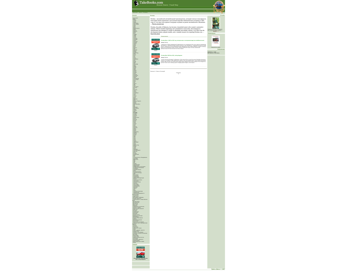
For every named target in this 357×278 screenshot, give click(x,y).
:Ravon (134, 118)
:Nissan (134, 109)
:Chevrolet (135, 41)
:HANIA (134, 67)
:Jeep (134, 85)
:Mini (134, 106)
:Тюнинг (135, 188)
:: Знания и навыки (136, 207)
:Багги (134, 152)
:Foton (134, 57)
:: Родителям (135, 227)
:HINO (134, 69)
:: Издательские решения (138, 208)
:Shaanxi (135, 126)
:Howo (134, 73)
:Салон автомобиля (137, 179)
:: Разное (134, 224)
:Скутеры (135, 182)
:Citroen (134, 43)
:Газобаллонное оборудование (140, 157)
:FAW (134, 53)
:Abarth (134, 20)
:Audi (134, 26)
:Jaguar (134, 83)
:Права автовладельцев (138, 177)
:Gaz (134, 60)
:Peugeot (135, 113)
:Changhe (135, 39)
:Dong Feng (135, 52)
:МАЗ (134, 173)
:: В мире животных (136, 198)
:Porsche (135, 115)
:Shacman (135, 127)
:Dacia (134, 45)
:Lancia (134, 91)
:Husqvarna (135, 75)
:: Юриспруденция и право (138, 241)
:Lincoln (134, 95)
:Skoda (134, 129)
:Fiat (134, 55)
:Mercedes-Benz (136, 104)
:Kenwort (135, 87)
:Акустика (135, 151)
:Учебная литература (138, 191)
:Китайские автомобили (138, 167)
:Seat (134, 125)
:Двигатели (135, 159)
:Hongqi (134, 72)
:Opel (134, 111)
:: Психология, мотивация (138, 221)
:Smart (134, 130)
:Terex (134, 138)
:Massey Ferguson (137, 101)
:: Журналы (134, 205)
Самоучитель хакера (215, 47)
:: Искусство (135, 209)
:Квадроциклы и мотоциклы (139, 166)
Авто (140, 12)
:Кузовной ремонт (137, 171)
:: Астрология (135, 195)
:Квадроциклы (136, 165)
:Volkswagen (136, 141)
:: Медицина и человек (137, 215)
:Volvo (134, 143)
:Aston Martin (136, 24)
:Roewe (134, 120)
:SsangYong (135, 131)
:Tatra (134, 137)
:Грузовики (135, 158)
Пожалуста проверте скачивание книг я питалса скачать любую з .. (215, 30)
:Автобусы (135, 149)
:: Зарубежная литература (138, 206)
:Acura (134, 21)
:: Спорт (134, 229)
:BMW (134, 29)
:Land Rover (135, 92)
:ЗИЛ (134, 161)
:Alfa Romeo (135, 23)
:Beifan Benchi (136, 28)
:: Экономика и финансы (137, 239)
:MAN (134, 99)
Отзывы (222, 15)
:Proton (134, 116)
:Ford (134, 56)
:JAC (134, 82)
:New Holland (136, 108)
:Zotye (134, 148)
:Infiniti (134, 77)
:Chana (134, 37)
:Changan (135, 38)
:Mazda (134, 103)
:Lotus (134, 96)
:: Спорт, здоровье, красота (138, 230)
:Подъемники (136, 176)
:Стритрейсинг (136, 186)
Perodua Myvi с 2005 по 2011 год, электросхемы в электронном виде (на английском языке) (182, 40)
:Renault (135, 119)
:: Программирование (137, 219)
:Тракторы (135, 187)
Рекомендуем (211, 33)
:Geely (134, 61)
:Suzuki (134, 134)
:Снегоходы (135, 183)
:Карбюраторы (136, 164)
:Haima (134, 66)
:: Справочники (135, 231)
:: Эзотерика (135, 238)
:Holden (134, 70)
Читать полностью (158, 24)
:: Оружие (134, 218)
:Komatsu (135, 89)
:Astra (134, 25)
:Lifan (134, 94)
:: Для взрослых (135, 202)
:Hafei (134, 65)
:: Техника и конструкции (137, 232)
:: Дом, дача (135, 204)
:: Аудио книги (135, 196)
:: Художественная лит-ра (138, 237)
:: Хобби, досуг (135, 236)
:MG (134, 105)
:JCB (134, 84)
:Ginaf (134, 62)
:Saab (134, 122)
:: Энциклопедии (136, 240)
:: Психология (135, 220)
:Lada (134, 90)
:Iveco (134, 81)
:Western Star (136, 145)
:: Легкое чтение (136, 214)
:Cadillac (135, 34)
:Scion (134, 124)
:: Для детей (135, 203)
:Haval (134, 68)
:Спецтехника (136, 185)
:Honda (134, 71)
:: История (134, 210)
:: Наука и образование (137, 217)
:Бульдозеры (136, 154)
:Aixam (134, 22)
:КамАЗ (134, 163)
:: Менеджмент (135, 216)
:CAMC (134, 35)
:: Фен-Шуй (134, 234)
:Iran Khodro (136, 79)
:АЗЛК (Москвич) (136, 150)
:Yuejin (134, 147)
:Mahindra (135, 98)
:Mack (134, 97)
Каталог (135, 12)
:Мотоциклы (135, 174)
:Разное (135, 178)
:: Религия (134, 225)
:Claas (134, 44)
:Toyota (134, 140)
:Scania (134, 123)
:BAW (134, 27)
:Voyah (134, 144)
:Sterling (135, 132)
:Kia (134, 88)
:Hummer (135, 74)
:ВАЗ (134, 155)
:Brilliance (135, 31)
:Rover (134, 121)
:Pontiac (135, 114)
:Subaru (135, 133)
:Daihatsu (135, 49)
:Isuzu (134, 80)
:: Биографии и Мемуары (138, 197)
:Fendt (134, 54)
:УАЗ (134, 189)
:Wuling (134, 146)
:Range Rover (136, 117)
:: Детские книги (135, 201)
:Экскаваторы (136, 192)
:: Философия (135, 235)
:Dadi (134, 46)
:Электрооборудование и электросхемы (138, 194)
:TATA (134, 136)
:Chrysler (135, 42)
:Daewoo (135, 47)
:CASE (134, 36)
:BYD (134, 33)
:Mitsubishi (135, 107)
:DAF (134, 48)
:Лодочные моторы (137, 172)
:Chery (134, 40)
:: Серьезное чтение (136, 228)
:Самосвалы (136, 180)
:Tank (134, 135)
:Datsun (134, 50)
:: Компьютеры (135, 211)
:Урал (134, 190)
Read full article (155, 34)
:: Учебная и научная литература (139, 233)
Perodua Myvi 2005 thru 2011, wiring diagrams (171, 55)
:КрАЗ (134, 170)
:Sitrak (134, 128)
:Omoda (135, 110)
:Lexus (134, 93)
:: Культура (134, 213)
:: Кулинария (135, 212)
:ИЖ (134, 162)
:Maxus (134, 102)
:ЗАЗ (134, 160)
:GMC (134, 63)
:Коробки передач (137, 169)
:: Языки (134, 242)
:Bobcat (134, 30)
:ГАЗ (134, 156)
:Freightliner (135, 59)
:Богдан (135, 153)
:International (136, 78)
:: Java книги (135, 18)
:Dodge (134, 51)
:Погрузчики (135, 175)
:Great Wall (135, 64)
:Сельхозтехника (137, 181)
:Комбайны (135, 168)
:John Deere (135, 86)
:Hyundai (135, 76)
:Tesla (134, 139)
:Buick (134, 32)
